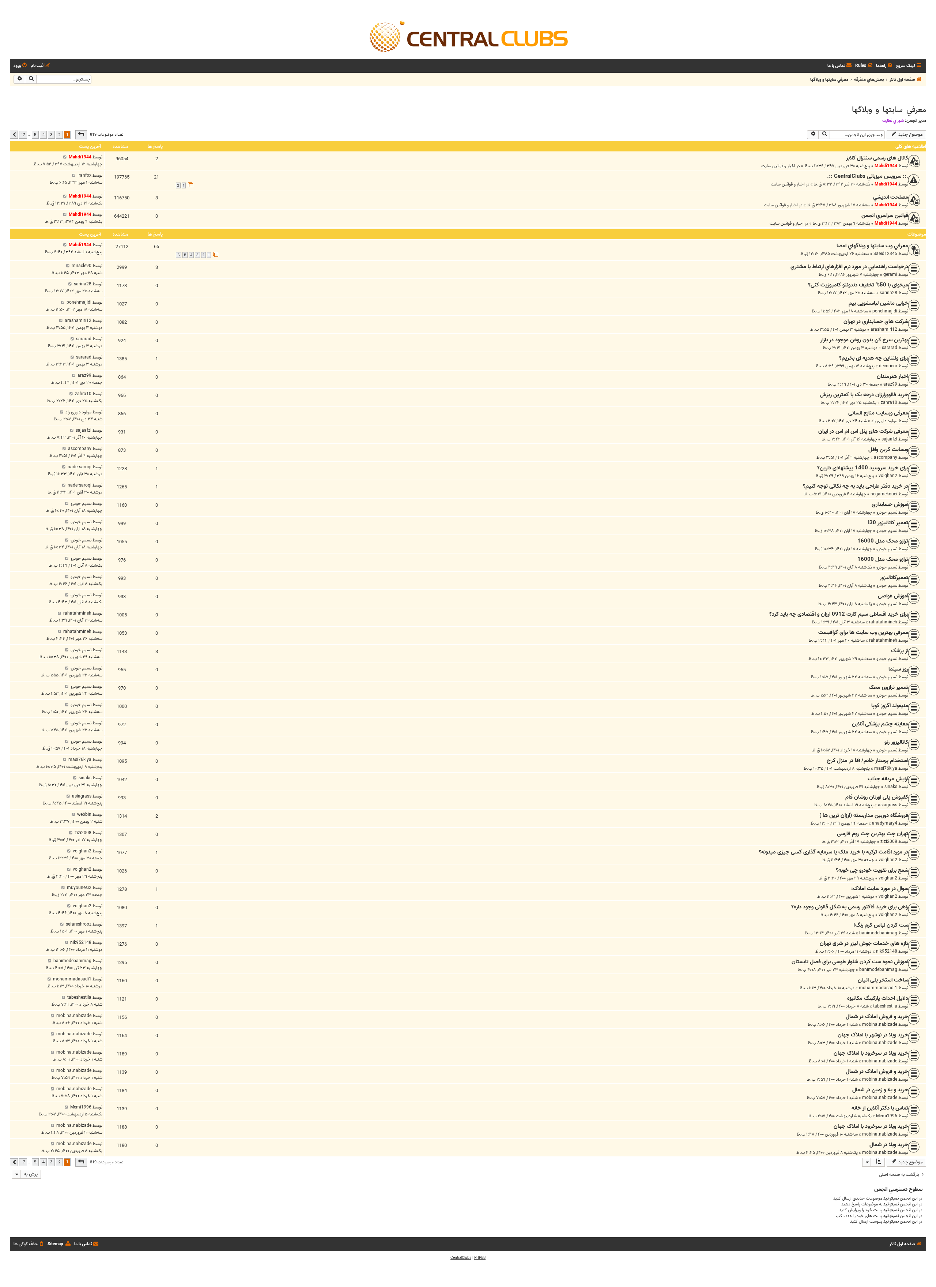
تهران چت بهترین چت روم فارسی (872, 833)
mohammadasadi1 (878, 987)
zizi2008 (888, 841)
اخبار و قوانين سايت (778, 165)
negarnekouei (884, 494)
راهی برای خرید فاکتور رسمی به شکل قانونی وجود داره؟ (849, 907)
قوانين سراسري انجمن (884, 215)
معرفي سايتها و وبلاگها (889, 109)
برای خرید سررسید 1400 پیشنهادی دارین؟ (862, 468)
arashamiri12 (884, 329)
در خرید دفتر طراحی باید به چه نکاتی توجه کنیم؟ (855, 486)
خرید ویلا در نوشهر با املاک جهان (873, 1035)
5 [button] (35, 135)
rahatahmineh (883, 622)
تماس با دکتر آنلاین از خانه (880, 1108)
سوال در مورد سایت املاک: (879, 888)
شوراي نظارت (893, 121)
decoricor (888, 366)
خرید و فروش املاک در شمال (877, 1016)
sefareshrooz (78, 924)
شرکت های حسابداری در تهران (875, 321)
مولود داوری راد (884, 420)
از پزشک (899, 650)
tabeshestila (885, 1006)
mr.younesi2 (79, 887)
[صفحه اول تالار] (468, 36)
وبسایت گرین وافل (888, 449)
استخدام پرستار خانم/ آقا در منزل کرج (867, 760)
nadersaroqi (79, 467)
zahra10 (889, 402)
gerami (890, 274)
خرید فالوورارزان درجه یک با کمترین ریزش (864, 394)
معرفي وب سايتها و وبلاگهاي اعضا (872, 245)
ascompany (885, 457)
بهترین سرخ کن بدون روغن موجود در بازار (864, 339)
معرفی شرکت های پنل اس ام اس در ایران (863, 431)
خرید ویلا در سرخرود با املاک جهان (871, 1053)
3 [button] (51, 135)
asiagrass (887, 805)
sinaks (890, 786)
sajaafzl (889, 439)
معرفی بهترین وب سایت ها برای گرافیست (863, 632)
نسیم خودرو (886, 512)
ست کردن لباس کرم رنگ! (880, 925)
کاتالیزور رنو (896, 742)
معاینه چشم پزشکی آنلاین (880, 724)
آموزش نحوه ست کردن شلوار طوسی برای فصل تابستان (850, 961)
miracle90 (81, 265)
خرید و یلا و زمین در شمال (880, 1089)
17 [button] (23, 135)
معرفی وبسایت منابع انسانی (878, 413)
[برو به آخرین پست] (65, 157)
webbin (84, 814)
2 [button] (59, 135)
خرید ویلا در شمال (888, 1144)
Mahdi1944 (886, 165)
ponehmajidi (884, 311)
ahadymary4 (884, 823)
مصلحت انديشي (890, 197)
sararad (889, 347)
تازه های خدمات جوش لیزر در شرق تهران (864, 943)
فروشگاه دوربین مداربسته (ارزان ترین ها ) (863, 815)
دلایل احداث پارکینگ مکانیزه (877, 998)
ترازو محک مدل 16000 (882, 541)
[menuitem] (885, 66)
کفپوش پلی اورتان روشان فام (876, 797)
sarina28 (888, 292)
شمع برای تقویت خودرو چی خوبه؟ (872, 870)
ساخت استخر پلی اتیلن (883, 980)
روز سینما (898, 669)
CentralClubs (460, 1258)
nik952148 (886, 951)
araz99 (890, 384)
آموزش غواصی (893, 596)
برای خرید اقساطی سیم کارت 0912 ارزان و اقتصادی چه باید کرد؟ (838, 614)
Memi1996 (886, 1115)
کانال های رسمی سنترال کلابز (877, 158)
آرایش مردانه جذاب (888, 778)
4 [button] (43, 135)
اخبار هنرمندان (892, 376)
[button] (81, 134)
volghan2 (888, 475)
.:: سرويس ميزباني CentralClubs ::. (867, 176)
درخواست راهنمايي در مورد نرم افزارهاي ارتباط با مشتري (849, 266)
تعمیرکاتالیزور (894, 577)
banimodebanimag (878, 933)
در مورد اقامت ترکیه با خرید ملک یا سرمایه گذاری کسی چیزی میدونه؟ (833, 852)
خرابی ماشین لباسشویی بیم (878, 303)
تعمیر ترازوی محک (888, 687)
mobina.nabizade (879, 1024)
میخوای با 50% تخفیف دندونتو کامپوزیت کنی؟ (858, 285)
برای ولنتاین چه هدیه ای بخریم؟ (873, 358)
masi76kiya (885, 768)
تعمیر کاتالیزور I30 (888, 522)
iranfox (84, 175)
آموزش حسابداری (890, 504)
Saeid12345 (885, 253)
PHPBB (480, 1258)
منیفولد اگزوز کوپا (889, 705)
